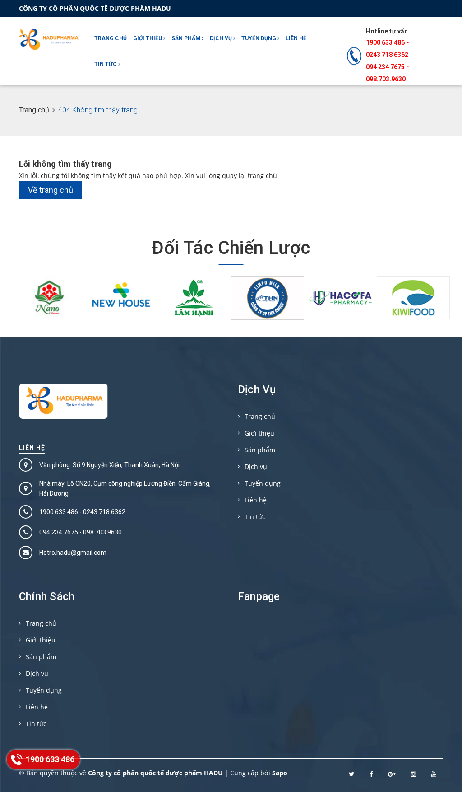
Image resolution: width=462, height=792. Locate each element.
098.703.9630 (386, 79)
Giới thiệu (148, 38)
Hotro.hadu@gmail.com (72, 552)
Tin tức (106, 64)
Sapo (279, 773)
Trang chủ (110, 38)
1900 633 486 (385, 42)
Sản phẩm (186, 38)
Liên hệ (296, 38)
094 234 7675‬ (385, 66)
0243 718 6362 (387, 54)
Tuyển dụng (259, 38)
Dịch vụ (221, 38)
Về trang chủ (50, 190)
